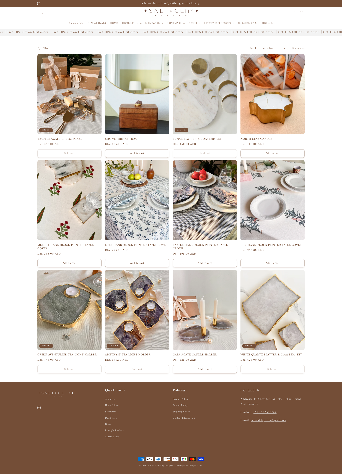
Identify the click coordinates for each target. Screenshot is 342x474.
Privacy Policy (180, 399)
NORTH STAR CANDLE (256, 139)
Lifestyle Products (115, 430)
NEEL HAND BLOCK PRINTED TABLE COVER (136, 245)
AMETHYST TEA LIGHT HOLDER (128, 355)
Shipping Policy (181, 412)
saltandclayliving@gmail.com (268, 420)
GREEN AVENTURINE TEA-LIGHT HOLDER (67, 355)
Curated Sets (112, 436)
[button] (41, 12)
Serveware (110, 412)
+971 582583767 (264, 412)
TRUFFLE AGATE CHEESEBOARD (59, 139)
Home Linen (112, 405)
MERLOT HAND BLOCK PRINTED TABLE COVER (65, 246)
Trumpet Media (196, 465)
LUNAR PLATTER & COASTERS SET (197, 139)
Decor (108, 424)
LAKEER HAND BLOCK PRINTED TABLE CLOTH (200, 246)
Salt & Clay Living (156, 465)
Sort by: (254, 48)
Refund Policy (180, 405)
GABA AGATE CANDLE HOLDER (195, 355)
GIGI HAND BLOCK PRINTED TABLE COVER (271, 245)
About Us (110, 399)
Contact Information (184, 418)
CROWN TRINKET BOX (121, 139)
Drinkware (111, 418)
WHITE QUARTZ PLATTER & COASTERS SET (271, 355)
